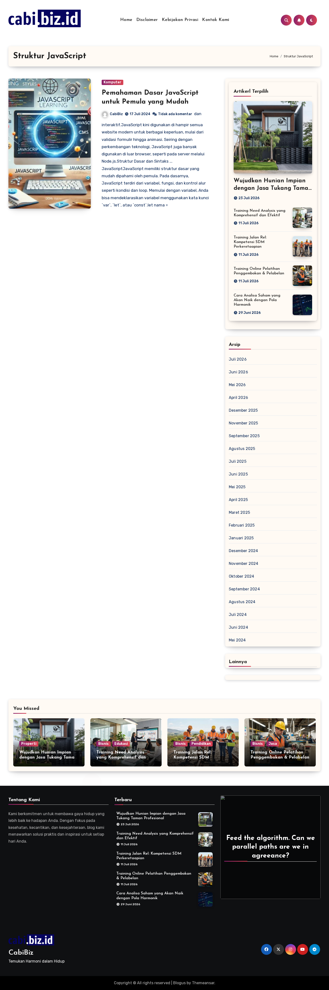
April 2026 (238, 397)
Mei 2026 (237, 385)
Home (126, 20)
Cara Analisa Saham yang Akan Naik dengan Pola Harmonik (257, 300)
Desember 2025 (243, 410)
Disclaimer (147, 20)
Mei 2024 (237, 640)
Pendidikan (201, 744)
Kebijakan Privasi (180, 20)
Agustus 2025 (242, 448)
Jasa (273, 744)
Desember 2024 (243, 550)
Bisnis (103, 744)
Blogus (179, 983)
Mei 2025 (237, 487)
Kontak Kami (215, 20)
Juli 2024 (238, 614)
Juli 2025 (237, 461)
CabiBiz (116, 114)
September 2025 (244, 436)
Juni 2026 (238, 372)
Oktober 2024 (241, 576)
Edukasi (121, 744)
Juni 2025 (238, 474)
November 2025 (243, 423)
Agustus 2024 (242, 602)
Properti (28, 744)
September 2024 (244, 589)
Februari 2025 (242, 525)
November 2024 (243, 563)
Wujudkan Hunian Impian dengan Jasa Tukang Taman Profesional (273, 188)
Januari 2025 (241, 538)
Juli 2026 (238, 359)
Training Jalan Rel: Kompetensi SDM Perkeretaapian (250, 242)
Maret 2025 (239, 512)
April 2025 (238, 499)
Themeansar (203, 983)
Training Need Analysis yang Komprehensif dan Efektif (121, 757)
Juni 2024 (238, 627)
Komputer (112, 82)
